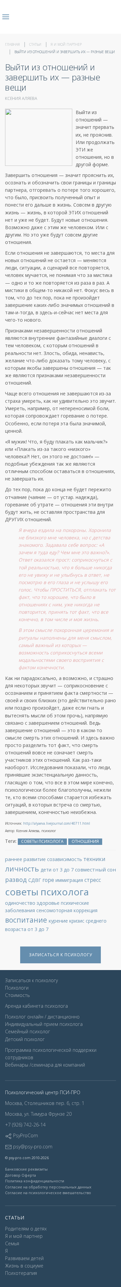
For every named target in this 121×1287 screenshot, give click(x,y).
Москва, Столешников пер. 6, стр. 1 (44, 1103)
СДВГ (35, 880)
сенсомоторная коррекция (66, 910)
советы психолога (42, 841)
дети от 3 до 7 (58, 869)
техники (94, 859)
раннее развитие (26, 859)
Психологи (17, 988)
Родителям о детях (26, 1228)
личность (23, 868)
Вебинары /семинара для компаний (45, 1065)
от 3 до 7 (38, 929)
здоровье (49, 902)
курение (59, 920)
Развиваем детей (24, 1258)
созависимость (65, 859)
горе (48, 880)
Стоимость (17, 995)
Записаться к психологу (60, 955)
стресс (92, 880)
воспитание (27, 920)
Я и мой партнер (66, 44)
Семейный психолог (27, 1031)
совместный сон (95, 869)
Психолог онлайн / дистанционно (42, 1016)
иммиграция (69, 880)
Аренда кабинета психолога (36, 1006)
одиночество (21, 903)
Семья (12, 1243)
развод (16, 879)
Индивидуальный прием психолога (44, 1024)
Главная (12, 44)
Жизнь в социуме (24, 1265)
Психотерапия (21, 1273)
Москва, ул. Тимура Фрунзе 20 (38, 1114)
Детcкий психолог (25, 1039)
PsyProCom (25, 1135)
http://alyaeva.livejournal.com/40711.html (56, 823)
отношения (85, 841)
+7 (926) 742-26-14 (25, 1124)
